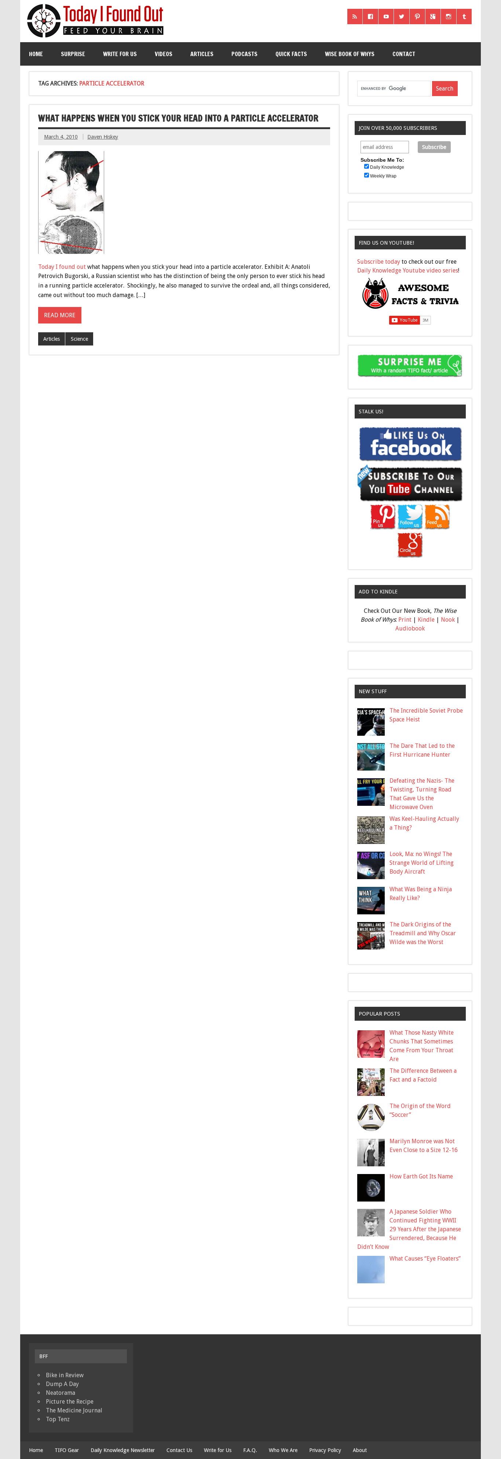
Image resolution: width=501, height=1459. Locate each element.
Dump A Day (62, 1384)
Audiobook (410, 628)
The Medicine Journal (74, 1410)
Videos (163, 54)
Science (79, 339)
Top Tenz (58, 1419)
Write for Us (120, 54)
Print (405, 619)
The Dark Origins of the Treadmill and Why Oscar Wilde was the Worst (423, 933)
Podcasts (244, 54)
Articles (201, 54)
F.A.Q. (250, 1450)
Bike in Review (65, 1375)
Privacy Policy (325, 1450)
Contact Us (179, 1450)
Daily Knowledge (387, 167)
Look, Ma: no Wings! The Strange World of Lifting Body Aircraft (422, 863)
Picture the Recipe (70, 1401)
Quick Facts (291, 54)
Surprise (73, 54)
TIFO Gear (67, 1450)
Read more (60, 315)
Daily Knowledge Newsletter (123, 1450)
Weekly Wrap (383, 176)
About (360, 1450)
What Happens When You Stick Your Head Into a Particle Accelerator (178, 118)
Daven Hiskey (102, 137)
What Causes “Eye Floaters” (425, 1258)
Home (36, 54)
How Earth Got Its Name (421, 1176)
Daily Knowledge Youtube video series (407, 270)
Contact (403, 54)
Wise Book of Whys (349, 54)
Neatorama (60, 1392)
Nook (448, 619)
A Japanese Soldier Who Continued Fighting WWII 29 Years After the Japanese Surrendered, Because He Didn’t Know (409, 1229)
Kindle (426, 619)
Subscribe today (378, 261)
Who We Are (283, 1450)
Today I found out (62, 266)
